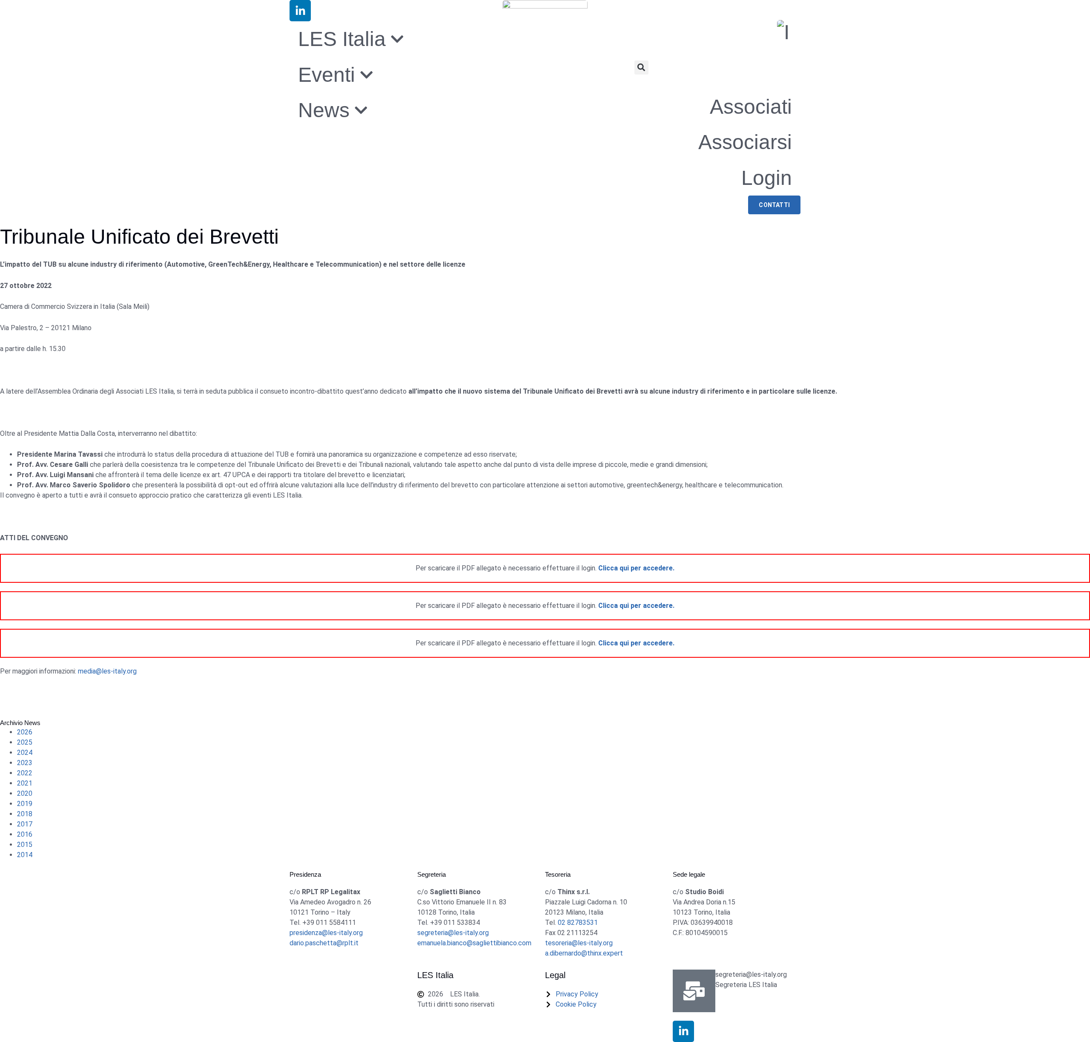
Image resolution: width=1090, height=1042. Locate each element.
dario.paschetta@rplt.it (324, 943)
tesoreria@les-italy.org (579, 943)
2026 (24, 732)
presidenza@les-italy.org (326, 933)
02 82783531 (578, 922)
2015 (24, 845)
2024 (24, 752)
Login (766, 178)
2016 (24, 834)
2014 (24, 855)
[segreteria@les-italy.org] (694, 991)
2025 (24, 742)
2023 (24, 763)
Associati (751, 106)
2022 (24, 773)
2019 (24, 804)
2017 (24, 824)
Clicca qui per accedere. (636, 568)
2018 (24, 814)
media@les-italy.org (107, 671)
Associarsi (745, 142)
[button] (641, 67)
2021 (24, 783)
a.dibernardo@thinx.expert (584, 953)
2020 (24, 793)
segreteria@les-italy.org (453, 933)
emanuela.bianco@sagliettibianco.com (474, 943)
